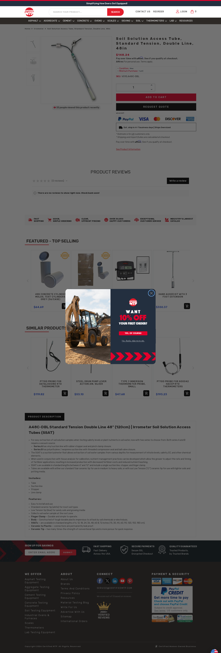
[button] (133, 333)
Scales (111, 21)
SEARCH (115, 12)
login (183, 11)
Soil (138, 21)
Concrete (83, 21)
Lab (172, 21)
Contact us (143, 11)
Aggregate (50, 21)
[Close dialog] (151, 293)
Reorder (158, 11)
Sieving (126, 21)
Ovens (98, 21)
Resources (186, 21)
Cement (67, 21)
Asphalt (33, 21)
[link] (133, 341)
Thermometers (155, 21)
